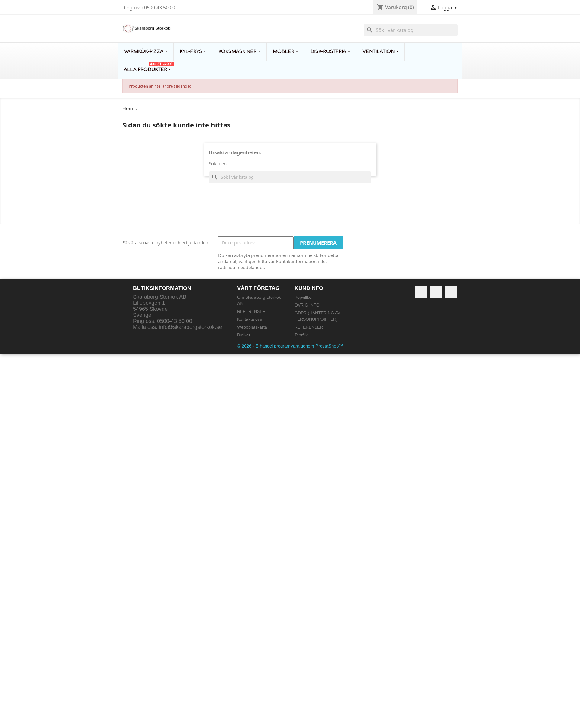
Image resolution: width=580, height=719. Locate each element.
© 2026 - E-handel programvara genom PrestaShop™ (290, 345)
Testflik (301, 334)
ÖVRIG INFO (307, 305)
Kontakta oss (249, 319)
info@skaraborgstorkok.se (190, 327)
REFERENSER (251, 311)
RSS (436, 292)
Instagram (451, 292)
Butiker (243, 334)
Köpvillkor (304, 297)
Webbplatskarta (252, 327)
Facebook (421, 292)
